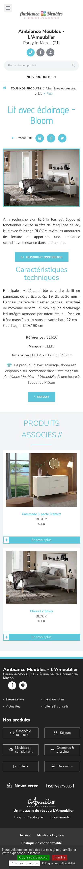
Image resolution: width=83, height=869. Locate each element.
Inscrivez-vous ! (60, 786)
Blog (17, 817)
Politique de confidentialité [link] (58, 863)
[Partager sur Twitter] (62, 138)
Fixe (49, 93)
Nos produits (39, 77)
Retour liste (25, 138)
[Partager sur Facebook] (51, 138)
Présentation (15, 699)
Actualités (13, 706)
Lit (40, 93)
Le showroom (54, 699)
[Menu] (8, 8)
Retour (43, 397)
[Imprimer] (39, 138)
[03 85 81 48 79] (31, 52)
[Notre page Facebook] (40, 52)
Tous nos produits (26, 88)
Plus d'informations (24, 863)
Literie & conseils (57, 706)
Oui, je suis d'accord (33, 857)
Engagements (60, 817)
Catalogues (36, 817)
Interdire (59, 857)
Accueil (25, 835)
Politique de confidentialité (41, 843)
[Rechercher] (74, 66)
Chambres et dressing (61, 88)
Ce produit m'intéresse (44, 257)
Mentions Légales (50, 835)
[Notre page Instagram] (50, 52)
